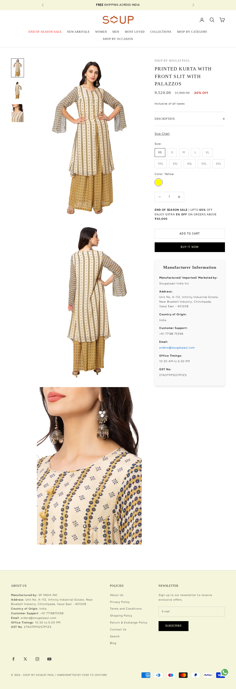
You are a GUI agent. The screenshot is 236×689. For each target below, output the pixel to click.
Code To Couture (94, 675)
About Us (117, 595)
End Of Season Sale (45, 31)
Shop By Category (192, 31)
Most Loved (135, 31)
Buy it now (190, 247)
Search (115, 636)
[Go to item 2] (17, 90)
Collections (160, 31)
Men (115, 31)
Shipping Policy (121, 615)
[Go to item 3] (17, 113)
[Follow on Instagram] (37, 659)
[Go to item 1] (17, 67)
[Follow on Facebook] (13, 659)
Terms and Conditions (126, 608)
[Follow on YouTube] (49, 659)
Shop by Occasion (118, 39)
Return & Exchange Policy (129, 622)
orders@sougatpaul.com (177, 347)
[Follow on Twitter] (25, 659)
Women (101, 31)
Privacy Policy (120, 602)
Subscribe (173, 625)
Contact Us (118, 629)
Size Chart (162, 133)
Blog (113, 643)
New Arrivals (78, 31)
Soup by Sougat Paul (172, 60)
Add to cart (190, 233)
